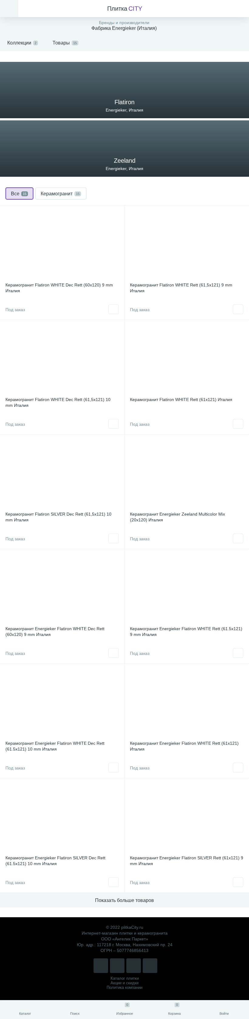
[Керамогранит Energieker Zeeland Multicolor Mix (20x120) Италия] (186, 474)
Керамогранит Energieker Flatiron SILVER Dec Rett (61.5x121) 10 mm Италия (55, 860)
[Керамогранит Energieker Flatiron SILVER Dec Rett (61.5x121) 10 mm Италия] (62, 817)
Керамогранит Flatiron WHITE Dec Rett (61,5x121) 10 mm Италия (58, 402)
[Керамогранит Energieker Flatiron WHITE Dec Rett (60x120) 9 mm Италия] (62, 588)
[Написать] (117, 965)
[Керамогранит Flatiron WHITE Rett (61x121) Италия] (186, 359)
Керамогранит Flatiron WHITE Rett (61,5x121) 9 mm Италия (181, 287)
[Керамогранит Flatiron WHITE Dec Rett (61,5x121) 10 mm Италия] (62, 359)
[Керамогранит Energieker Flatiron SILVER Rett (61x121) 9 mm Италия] (186, 817)
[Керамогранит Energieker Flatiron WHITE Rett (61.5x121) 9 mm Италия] (186, 588)
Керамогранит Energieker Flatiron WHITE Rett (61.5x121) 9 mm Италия (186, 631)
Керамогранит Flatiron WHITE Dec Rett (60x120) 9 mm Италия (59, 287)
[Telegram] (133, 965)
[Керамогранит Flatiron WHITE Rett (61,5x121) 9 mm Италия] (186, 245)
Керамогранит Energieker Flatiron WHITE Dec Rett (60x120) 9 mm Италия (54, 631)
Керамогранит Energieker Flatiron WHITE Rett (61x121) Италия (184, 746)
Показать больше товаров (124, 900)
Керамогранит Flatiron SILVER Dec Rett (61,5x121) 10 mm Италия (58, 517)
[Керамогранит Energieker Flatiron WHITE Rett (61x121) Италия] (186, 703)
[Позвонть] (101, 965)
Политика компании (124, 987)
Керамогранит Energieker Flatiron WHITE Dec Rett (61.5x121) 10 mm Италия (54, 746)
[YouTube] (150, 965)
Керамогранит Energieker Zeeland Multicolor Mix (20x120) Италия (177, 517)
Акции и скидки (124, 983)
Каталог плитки (125, 978)
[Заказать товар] (113, 309)
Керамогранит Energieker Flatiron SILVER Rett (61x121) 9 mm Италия (186, 860)
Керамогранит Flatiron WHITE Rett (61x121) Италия (181, 399)
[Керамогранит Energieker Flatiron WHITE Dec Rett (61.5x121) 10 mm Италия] (62, 703)
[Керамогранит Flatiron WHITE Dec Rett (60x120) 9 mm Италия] (62, 245)
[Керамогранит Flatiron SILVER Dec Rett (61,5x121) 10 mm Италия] (62, 474)
